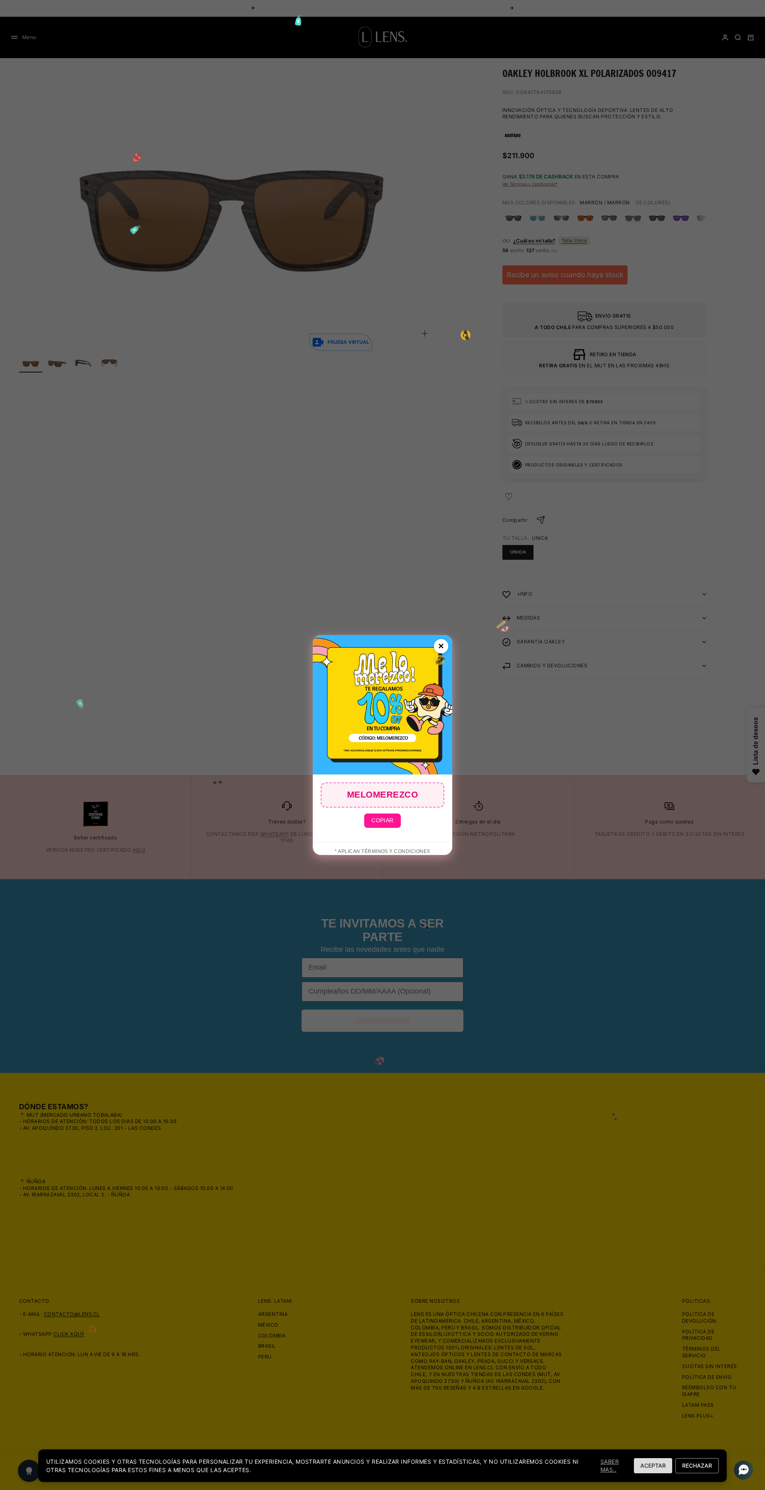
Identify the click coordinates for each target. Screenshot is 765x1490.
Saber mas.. (609, 1465)
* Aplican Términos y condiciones (382, 851)
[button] (741, 1470)
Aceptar (653, 1465)
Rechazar (697, 1465)
